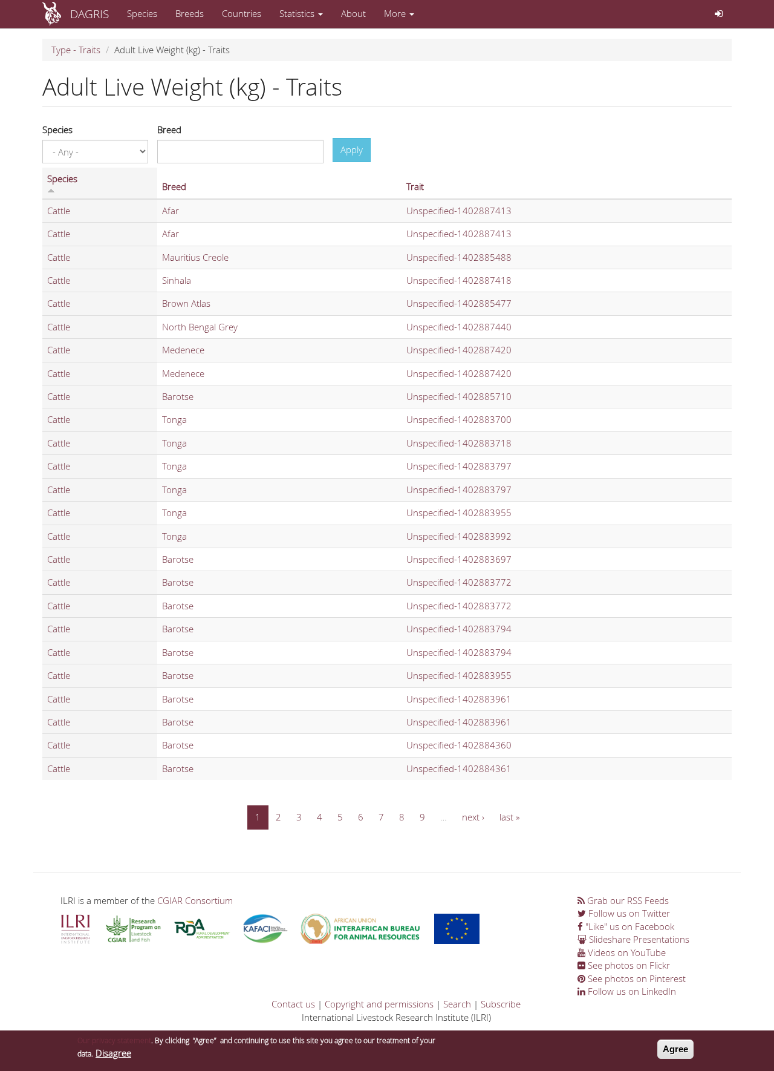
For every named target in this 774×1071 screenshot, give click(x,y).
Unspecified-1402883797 (459, 466)
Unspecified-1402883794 (459, 629)
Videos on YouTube (625, 952)
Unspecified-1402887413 (459, 211)
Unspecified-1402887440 (459, 327)
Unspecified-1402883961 (459, 699)
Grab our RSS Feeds (627, 900)
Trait (415, 186)
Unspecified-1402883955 (459, 512)
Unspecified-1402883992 (459, 536)
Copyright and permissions (379, 1004)
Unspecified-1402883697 (459, 559)
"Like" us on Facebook (628, 926)
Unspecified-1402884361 (459, 768)
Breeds (189, 13)
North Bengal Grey (200, 327)
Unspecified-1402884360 (459, 745)
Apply (351, 149)
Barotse (178, 396)
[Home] (56, 14)
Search (457, 1004)
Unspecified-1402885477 (459, 303)
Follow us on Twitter (628, 913)
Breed (169, 129)
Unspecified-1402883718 (459, 443)
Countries (241, 13)
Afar (170, 211)
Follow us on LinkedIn (630, 991)
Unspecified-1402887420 (459, 350)
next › (473, 817)
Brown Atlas (186, 303)
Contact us (293, 1004)
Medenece (183, 350)
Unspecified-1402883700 (459, 419)
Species (142, 13)
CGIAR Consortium (195, 900)
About (353, 13)
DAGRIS (89, 13)
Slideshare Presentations (638, 939)
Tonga (174, 419)
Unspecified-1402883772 (459, 582)
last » (509, 817)
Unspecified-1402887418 (459, 280)
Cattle (58, 211)
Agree (675, 1049)
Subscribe (501, 1004)
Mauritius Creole (195, 257)
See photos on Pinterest (635, 978)
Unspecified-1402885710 (459, 396)
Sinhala (176, 280)
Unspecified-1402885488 (459, 257)
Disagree (113, 1053)
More (396, 13)
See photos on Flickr (627, 965)
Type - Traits (75, 50)
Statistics (298, 13)
